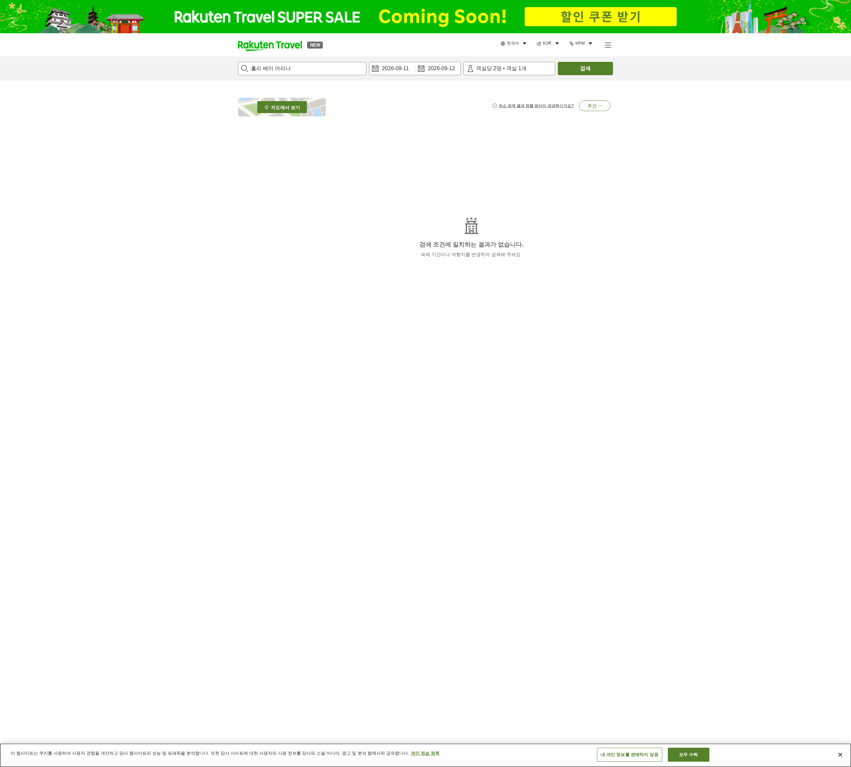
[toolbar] (415, 68)
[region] (425, 755)
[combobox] (302, 68)
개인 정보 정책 (425, 753)
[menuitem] (515, 44)
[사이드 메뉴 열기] (607, 45)
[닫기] (840, 754)
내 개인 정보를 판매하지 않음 (630, 754)
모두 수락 (688, 754)
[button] (270, 45)
